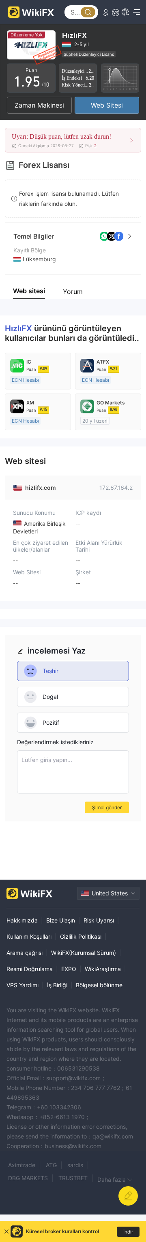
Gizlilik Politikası (80, 936)
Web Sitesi (107, 105)
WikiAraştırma (103, 968)
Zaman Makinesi (39, 105)
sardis (75, 1165)
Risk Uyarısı (99, 920)
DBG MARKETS (28, 1177)
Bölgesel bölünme (99, 985)
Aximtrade (21, 1165)
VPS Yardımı (22, 985)
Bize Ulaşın (60, 920)
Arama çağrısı (24, 952)
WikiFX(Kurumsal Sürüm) (83, 952)
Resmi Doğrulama (29, 968)
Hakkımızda (22, 920)
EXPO (68, 968)
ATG (51, 1165)
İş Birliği (57, 985)
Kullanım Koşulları (29, 936)
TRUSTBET (73, 1177)
